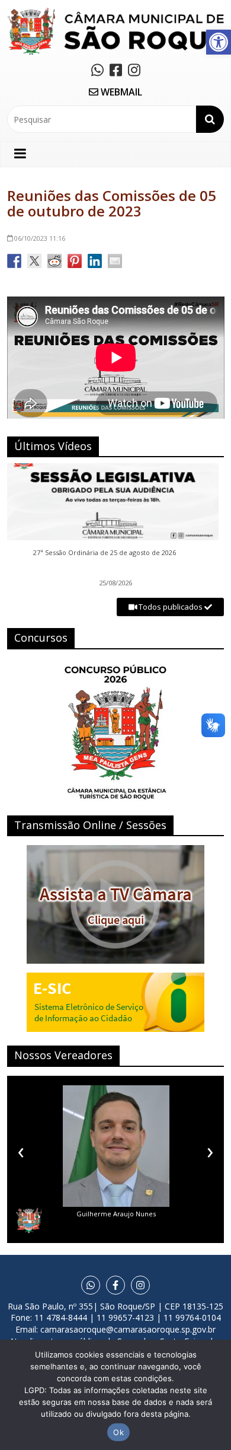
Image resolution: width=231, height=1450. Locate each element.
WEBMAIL (120, 91)
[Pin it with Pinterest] (75, 261)
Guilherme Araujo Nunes (116, 1213)
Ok (118, 1432)
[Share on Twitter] (34, 261)
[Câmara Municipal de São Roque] (115, 12)
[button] (218, 42)
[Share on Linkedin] (95, 261)
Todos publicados (170, 606)
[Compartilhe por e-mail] (115, 261)
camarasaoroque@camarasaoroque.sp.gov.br (128, 1329)
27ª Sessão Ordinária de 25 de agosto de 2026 (104, 553)
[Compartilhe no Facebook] (14, 261)
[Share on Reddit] (54, 261)
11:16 (39, 238)
